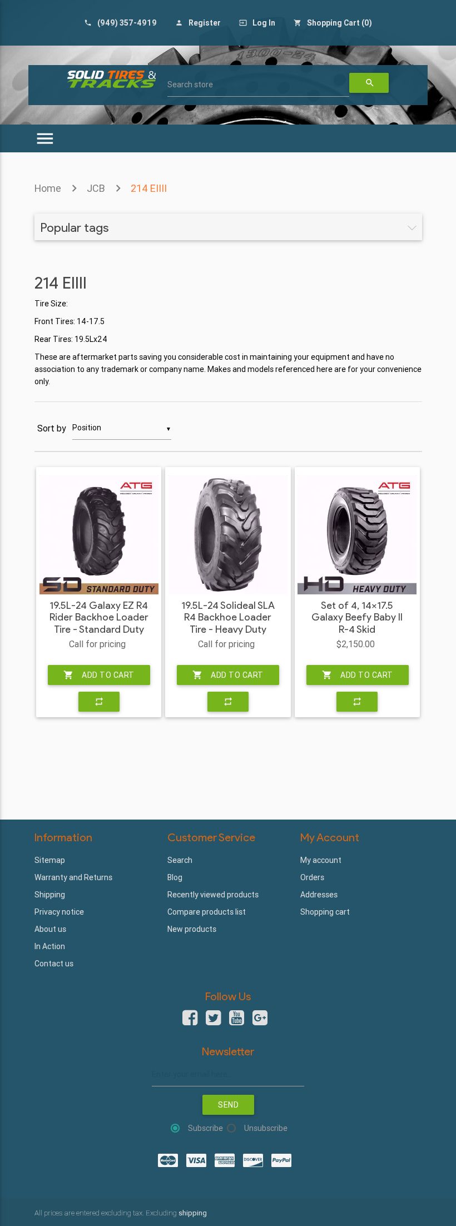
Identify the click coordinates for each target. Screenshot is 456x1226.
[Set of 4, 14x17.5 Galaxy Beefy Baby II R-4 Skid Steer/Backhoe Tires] (357, 534)
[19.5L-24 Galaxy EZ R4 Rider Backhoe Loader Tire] (98, 534)
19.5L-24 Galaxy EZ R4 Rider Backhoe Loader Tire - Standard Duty (98, 618)
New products (191, 929)
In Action (49, 946)
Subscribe (205, 1128)
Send (228, 1105)
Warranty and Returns (73, 877)
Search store (190, 85)
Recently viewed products (213, 895)
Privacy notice (59, 912)
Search (179, 860)
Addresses (319, 895)
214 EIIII (149, 188)
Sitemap (49, 860)
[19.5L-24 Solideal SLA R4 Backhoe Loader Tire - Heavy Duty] (228, 534)
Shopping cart (325, 912)
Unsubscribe (266, 1128)
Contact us (53, 964)
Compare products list (206, 912)
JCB (96, 188)
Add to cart (99, 675)
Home (47, 188)
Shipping (49, 895)
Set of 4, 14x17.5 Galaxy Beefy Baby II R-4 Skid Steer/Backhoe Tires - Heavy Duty (357, 629)
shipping (193, 1213)
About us (50, 929)
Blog (174, 877)
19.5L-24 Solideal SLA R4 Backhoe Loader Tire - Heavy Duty (228, 618)
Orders (312, 877)
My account (320, 860)
